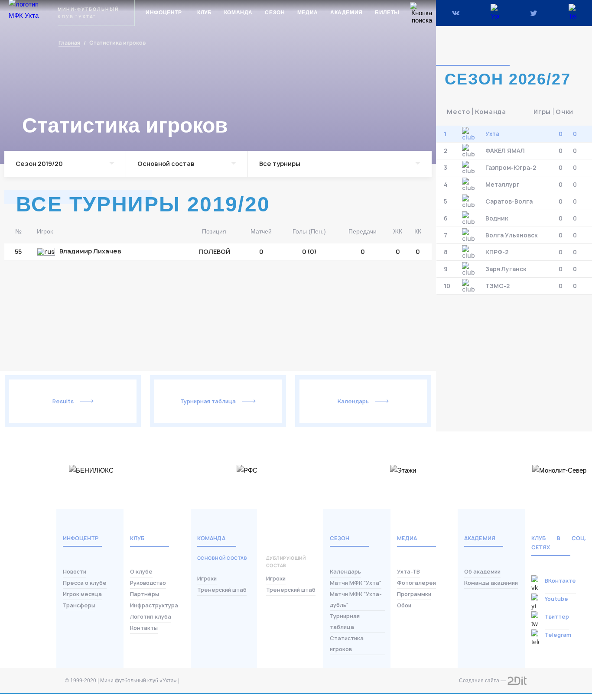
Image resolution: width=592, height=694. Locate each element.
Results (63, 401)
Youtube (556, 599)
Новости (74, 571)
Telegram (558, 635)
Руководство (148, 583)
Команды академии (491, 583)
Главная (69, 43)
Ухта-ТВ (408, 571)
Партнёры (144, 594)
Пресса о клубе (85, 583)
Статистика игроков (347, 644)
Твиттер (557, 616)
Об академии (482, 571)
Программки (414, 594)
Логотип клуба (150, 616)
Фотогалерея (416, 583)
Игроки (207, 578)
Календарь (353, 401)
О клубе (141, 571)
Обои (404, 605)
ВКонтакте (560, 580)
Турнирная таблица (208, 401)
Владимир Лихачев (90, 251)
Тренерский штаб (222, 589)
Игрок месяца (82, 594)
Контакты (144, 628)
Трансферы (79, 605)
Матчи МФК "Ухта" (355, 583)
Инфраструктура (154, 605)
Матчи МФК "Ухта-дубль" (356, 599)
